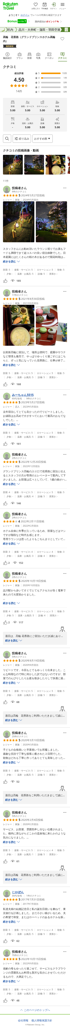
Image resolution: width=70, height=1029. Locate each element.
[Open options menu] (65, 188)
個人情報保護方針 (41, 1020)
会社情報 (23, 1020)
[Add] (62, 38)
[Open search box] (7, 139)
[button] (13, 165)
